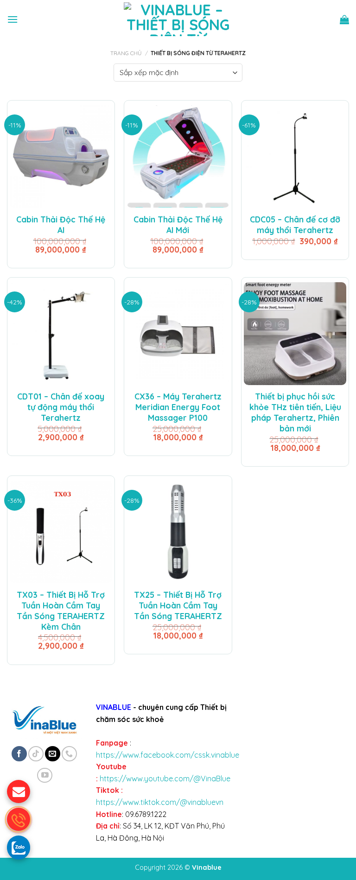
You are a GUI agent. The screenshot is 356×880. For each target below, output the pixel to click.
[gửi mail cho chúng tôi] (18, 791)
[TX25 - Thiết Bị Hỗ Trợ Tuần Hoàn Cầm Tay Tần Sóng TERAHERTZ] (178, 532)
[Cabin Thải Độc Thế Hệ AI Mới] (178, 156)
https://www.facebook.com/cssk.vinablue (167, 755)
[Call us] (69, 753)
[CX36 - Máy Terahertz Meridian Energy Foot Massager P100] (178, 333)
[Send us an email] (52, 753)
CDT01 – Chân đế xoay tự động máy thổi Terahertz (60, 407)
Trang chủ (126, 53)
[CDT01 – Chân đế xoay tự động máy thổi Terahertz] (61, 333)
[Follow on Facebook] (19, 753)
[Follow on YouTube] (44, 775)
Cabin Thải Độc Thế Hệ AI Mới (178, 224)
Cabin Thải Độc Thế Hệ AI (60, 224)
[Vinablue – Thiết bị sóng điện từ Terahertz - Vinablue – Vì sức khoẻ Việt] (178, 19)
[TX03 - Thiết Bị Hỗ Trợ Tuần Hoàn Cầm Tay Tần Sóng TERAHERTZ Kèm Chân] (61, 532)
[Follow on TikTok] (36, 753)
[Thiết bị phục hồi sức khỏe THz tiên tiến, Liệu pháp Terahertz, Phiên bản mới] (295, 333)
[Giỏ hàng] (344, 19)
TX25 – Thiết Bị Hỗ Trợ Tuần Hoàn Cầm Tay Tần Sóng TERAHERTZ (178, 605)
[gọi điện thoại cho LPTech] (18, 819)
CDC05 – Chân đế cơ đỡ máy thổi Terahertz (295, 224)
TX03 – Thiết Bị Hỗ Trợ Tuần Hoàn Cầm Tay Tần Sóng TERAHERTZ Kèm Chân (61, 610)
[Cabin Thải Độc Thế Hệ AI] (61, 156)
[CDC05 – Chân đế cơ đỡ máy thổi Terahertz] (295, 156)
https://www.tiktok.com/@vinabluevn (159, 802)
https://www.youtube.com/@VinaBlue (165, 778)
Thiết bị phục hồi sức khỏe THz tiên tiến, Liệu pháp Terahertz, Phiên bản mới (295, 412)
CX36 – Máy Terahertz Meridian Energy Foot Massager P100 (178, 407)
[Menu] (12, 19)
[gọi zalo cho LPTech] (18, 847)
